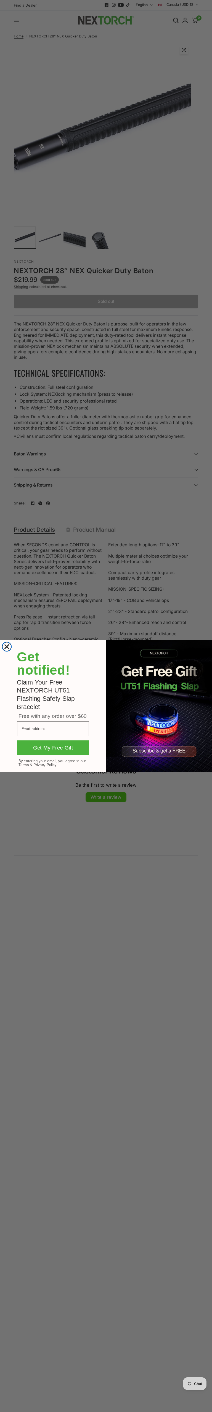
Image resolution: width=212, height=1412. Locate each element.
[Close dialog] (7, 646)
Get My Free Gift (53, 748)
